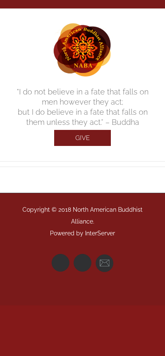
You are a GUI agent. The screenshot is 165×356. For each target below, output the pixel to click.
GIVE (82, 138)
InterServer (100, 233)
